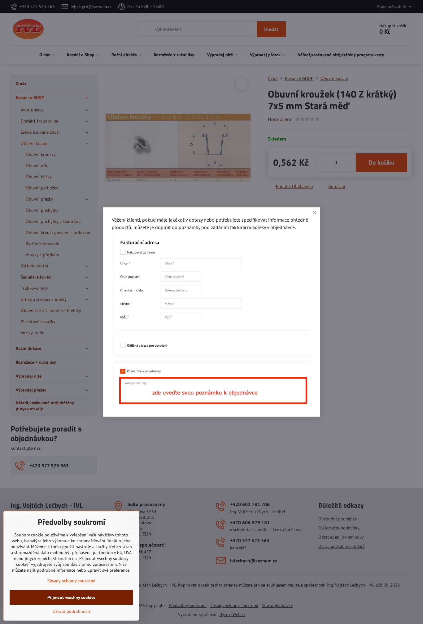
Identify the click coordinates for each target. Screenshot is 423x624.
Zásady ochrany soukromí (71, 580)
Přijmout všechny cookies (71, 597)
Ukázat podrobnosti (71, 611)
